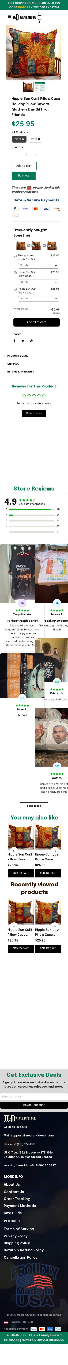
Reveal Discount (34, 1105)
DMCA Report (44, 1322)
